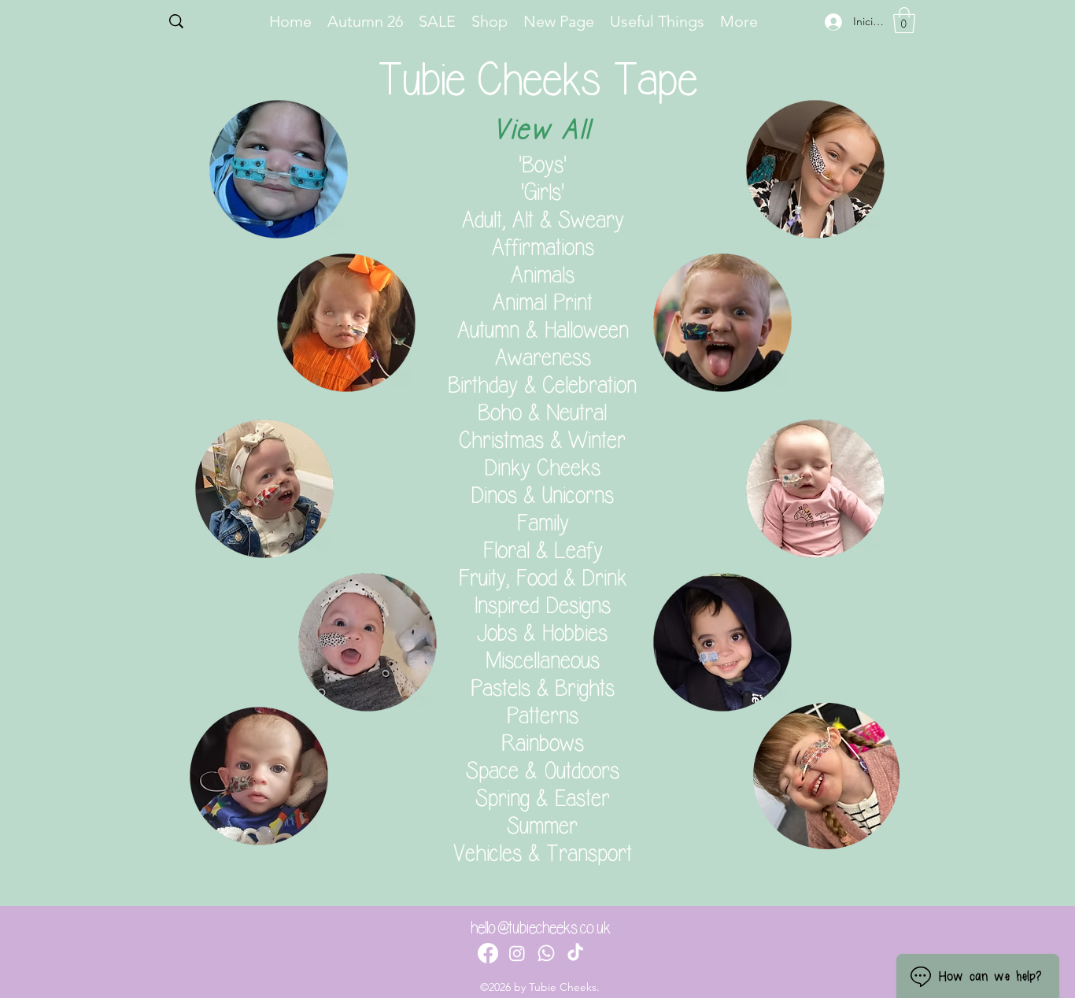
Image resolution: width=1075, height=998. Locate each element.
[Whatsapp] (546, 953)
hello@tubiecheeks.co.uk (541, 928)
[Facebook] (488, 953)
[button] (904, 20)
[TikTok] (575, 953)
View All (542, 130)
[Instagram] (517, 953)
